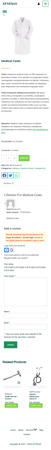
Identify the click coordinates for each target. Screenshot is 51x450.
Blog (41, 430)
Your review (10, 276)
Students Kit (40, 168)
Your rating (8, 264)
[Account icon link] (39, 3)
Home (13, 430)
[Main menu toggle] (45, 4)
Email (7, 323)
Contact (27, 434)
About (20, 430)
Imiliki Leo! (11, 405)
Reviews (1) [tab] (9, 183)
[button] (4, 15)
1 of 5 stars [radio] (9, 267)
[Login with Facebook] (6, 250)
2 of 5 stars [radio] (19, 267)
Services (29, 430)
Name (7, 311)
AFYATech (10, 3)
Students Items (27, 168)
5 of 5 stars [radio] (9, 270)
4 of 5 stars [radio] (40, 267)
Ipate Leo (24, 158)
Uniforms (15, 168)
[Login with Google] (11, 250)
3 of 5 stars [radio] (30, 267)
